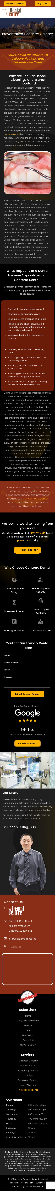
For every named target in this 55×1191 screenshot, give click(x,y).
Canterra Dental (12, 134)
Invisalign (28, 1075)
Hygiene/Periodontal (28, 1089)
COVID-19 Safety (28, 1044)
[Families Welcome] (40, 621)
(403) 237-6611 (43, 4)
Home (28, 1015)
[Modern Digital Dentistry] (40, 600)
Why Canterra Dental (28, 1020)
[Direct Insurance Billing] (14, 579)
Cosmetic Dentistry (28, 1060)
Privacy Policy (16, 1183)
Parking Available (14, 630)
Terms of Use (30, 1183)
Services (28, 1025)
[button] (51, 13)
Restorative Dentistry (28, 1080)
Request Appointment (15, 4)
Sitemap (41, 1183)
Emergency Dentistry (28, 1070)
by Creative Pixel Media (32, 1186)
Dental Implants (28, 1065)
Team (28, 1030)
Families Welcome (40, 630)
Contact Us (28, 1040)
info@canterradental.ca (22, 938)
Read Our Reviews (27, 743)
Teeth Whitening (28, 1085)
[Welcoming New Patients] (40, 579)
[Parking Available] (14, 621)
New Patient (28, 1035)
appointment (23, 540)
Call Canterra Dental (35, 498)
